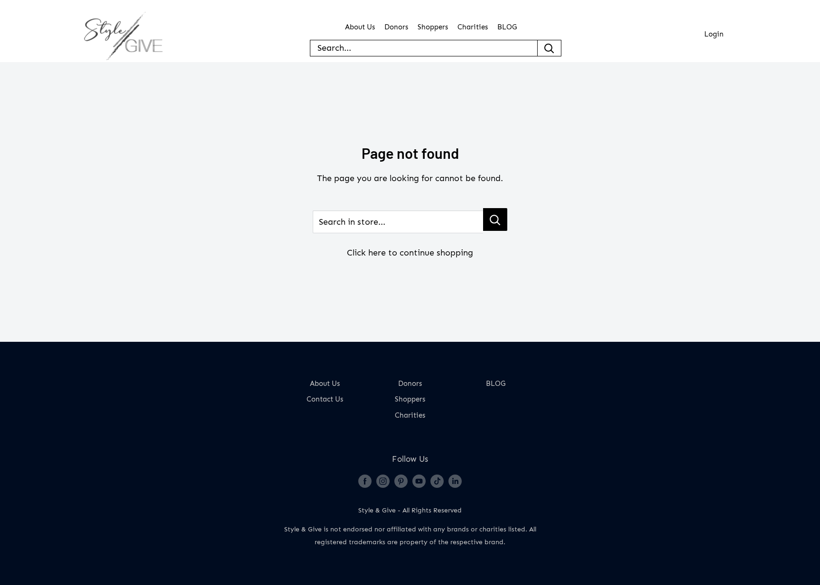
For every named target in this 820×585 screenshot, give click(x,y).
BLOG (507, 27)
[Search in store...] (495, 219)
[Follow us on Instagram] (383, 480)
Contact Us (325, 399)
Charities (472, 27)
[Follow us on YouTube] (419, 480)
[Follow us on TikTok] (437, 480)
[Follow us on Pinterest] (401, 480)
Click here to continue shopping (410, 252)
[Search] (549, 48)
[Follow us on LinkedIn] (455, 480)
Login (714, 34)
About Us (360, 27)
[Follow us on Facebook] (365, 480)
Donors (396, 27)
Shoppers (433, 27)
